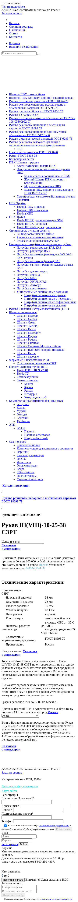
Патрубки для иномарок (32, 271)
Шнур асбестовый (36, 438)
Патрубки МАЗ (27, 278)
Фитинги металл (27, 380)
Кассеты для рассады (30, 455)
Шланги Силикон (28, 342)
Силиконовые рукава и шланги (29, 230)
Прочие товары (27, 475)
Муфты (21, 411)
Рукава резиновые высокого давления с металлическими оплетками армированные (37, 143)
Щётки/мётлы (25, 472)
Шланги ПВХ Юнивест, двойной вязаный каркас (41, 97)
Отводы (22, 414)
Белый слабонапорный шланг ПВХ (47, 176)
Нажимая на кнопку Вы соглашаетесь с (37, 899)
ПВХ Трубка (17, 203)
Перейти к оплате (13, 879)
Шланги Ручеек (27, 339)
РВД (19, 148)
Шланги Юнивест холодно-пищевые (40, 349)
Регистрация (10, 844)
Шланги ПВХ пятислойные (27, 94)
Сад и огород (17, 441)
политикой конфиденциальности (54, 825)
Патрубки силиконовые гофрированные (50, 302)
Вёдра (20, 468)
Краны (28, 387)
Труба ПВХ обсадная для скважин (39, 227)
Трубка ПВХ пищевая (31, 206)
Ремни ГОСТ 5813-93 (23, 155)
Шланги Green (26, 322)
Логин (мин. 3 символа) (18, 798)
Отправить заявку (13, 895)
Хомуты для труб (35, 397)
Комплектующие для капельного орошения (45, 448)
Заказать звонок (12, 13)
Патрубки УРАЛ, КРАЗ (32, 281)
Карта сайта (9, 790)
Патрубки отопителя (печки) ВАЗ (38, 261)
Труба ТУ (23, 373)
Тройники (23, 421)
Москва (53, 712)
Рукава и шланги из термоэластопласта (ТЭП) (39, 308)
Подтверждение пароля (17, 813)
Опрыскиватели (27, 465)
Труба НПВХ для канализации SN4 (40, 220)
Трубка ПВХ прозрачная (32, 210)
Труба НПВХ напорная (32, 223)
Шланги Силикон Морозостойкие (39, 346)
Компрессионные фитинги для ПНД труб (36, 400)
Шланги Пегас (26, 353)
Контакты (15, 36)
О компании (17, 30)
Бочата (28, 383)
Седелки (22, 417)
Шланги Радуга (27, 336)
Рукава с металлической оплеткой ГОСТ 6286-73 (40, 138)
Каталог (14, 23)
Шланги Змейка (27, 325)
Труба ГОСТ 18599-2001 (32, 370)
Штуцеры (30, 394)
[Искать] (38, 54)
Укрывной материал (30, 479)
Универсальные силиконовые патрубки (42, 291)
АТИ (12, 424)
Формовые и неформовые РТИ (29, 360)
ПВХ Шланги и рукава (24, 162)
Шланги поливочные (23, 312)
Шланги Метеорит (29, 332)
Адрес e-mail (10, 805)
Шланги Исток (26, 329)
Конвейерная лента (21, 159)
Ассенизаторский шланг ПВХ (36, 165)
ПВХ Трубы (17, 217)
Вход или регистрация (23, 46)
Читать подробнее (13, 6)
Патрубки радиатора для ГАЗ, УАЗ (39, 247)
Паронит (30, 431)
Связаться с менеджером (11, 547)
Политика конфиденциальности (20, 786)
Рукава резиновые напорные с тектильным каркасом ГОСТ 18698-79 (37, 126)
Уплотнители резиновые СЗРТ (36, 363)
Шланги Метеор (27, 315)
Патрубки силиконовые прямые (45, 295)
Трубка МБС (25, 213)
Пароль (7, 809)
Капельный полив (28, 445)
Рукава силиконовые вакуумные (38, 240)
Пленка (21, 458)
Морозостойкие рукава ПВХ (42, 186)
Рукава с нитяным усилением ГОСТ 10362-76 (38, 101)
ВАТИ (21, 428)
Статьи (13, 33)
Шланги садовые (28, 356)
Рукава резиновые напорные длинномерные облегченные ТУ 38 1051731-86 (37, 133)
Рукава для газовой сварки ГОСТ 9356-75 (36, 111)
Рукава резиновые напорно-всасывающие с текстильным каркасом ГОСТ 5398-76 (37, 106)
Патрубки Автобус (29, 285)
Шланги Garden (27, 319)
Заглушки (23, 404)
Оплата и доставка (21, 26)
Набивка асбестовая (37, 434)
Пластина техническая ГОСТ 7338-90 (33, 152)
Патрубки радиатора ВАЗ (33, 251)
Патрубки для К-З (28, 274)
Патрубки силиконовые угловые (45, 305)
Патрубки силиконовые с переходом (47, 298)
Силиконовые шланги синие (35, 234)
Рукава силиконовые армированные (40, 237)
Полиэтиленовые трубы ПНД (28, 366)
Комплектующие (27, 377)
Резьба (28, 390)
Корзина (14, 43)
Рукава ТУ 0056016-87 (23, 114)
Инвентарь (24, 462)
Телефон (7, 821)
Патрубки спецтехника (32, 288)
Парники (22, 451)
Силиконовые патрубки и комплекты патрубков (40, 244)
